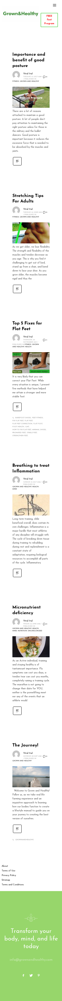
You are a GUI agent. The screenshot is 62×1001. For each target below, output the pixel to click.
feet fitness (37, 418)
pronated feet (19, 433)
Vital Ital (28, 73)
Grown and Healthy (29, 81)
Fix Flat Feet (17, 421)
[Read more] (17, 165)
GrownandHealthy (24, 840)
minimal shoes (39, 430)
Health (28, 347)
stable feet (32, 433)
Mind (14, 489)
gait (27, 427)
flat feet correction (22, 424)
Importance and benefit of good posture (28, 60)
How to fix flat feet (21, 430)
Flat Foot (37, 424)
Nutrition (22, 631)
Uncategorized (35, 631)
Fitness (15, 81)
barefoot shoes (23, 418)
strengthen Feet (20, 436)
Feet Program (49, 20)
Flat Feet (29, 421)
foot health (18, 427)
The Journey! (25, 745)
